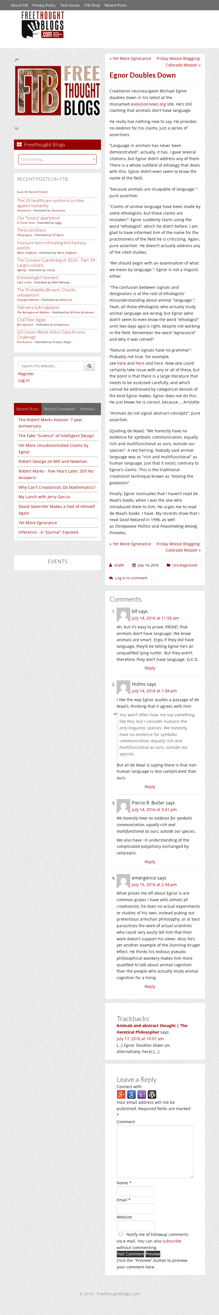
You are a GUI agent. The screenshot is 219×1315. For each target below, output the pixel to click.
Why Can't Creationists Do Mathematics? (57, 487)
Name (124, 1182)
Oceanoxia (24, 210)
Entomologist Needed (37, 277)
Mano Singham (27, 253)
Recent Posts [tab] (27, 408)
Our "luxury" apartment (38, 217)
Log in (24, 380)
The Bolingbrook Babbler (33, 312)
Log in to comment (131, 577)
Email (124, 1200)
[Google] (131, 1094)
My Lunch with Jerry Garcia (44, 496)
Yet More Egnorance (38, 522)
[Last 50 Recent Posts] (32, 192)
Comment (126, 1121)
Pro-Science (24, 342)
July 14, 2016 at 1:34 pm (154, 690)
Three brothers (31, 230)
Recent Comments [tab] (60, 408)
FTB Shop (92, 5)
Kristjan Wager (62, 342)
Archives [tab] (87, 408)
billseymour (61, 324)
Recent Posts (116, 5)
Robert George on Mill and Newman (53, 461)
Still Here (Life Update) (38, 307)
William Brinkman (82, 312)
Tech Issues (70, 5)
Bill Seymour (25, 324)
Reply (150, 668)
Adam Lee (65, 300)
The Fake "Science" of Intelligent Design (56, 435)
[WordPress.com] (152, 1094)
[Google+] (121, 1094)
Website (124, 1217)
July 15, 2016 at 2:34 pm (154, 884)
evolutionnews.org (148, 104)
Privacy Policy (44, 5)
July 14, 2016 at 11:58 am (155, 618)
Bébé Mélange (61, 282)
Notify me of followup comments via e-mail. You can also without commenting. (152, 1241)
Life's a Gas (24, 282)
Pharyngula (24, 235)
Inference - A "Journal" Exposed (48, 532)
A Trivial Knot (26, 223)
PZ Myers (58, 235)
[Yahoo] (141, 1094)
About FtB (19, 5)
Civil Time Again (31, 319)
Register (26, 373)
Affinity (21, 270)
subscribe (172, 1241)
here (121, 363)
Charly (50, 270)
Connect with (129, 1086)
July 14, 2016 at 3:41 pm (154, 809)
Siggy (58, 223)
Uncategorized (185, 565)
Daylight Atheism (28, 300)
